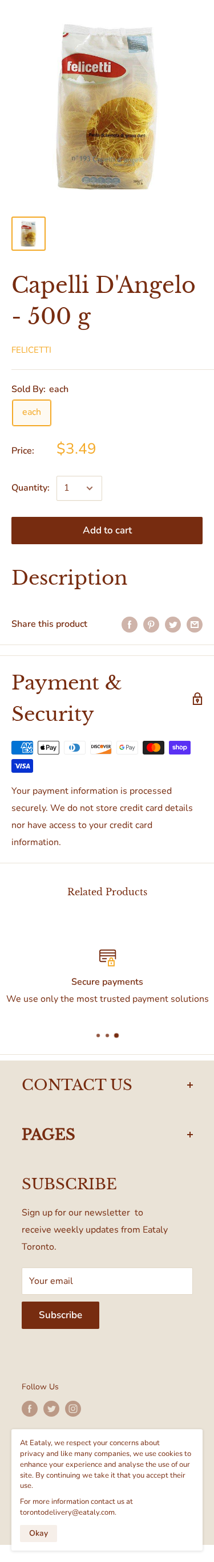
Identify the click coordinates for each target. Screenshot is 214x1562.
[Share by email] (195, 624)
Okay (38, 1533)
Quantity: (30, 488)
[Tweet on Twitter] (173, 624)
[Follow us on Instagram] (73, 1409)
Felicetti (31, 350)
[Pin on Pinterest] (151, 624)
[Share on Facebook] (130, 624)
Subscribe (60, 1315)
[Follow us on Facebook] (30, 1409)
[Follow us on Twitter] (51, 1409)
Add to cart (107, 530)
